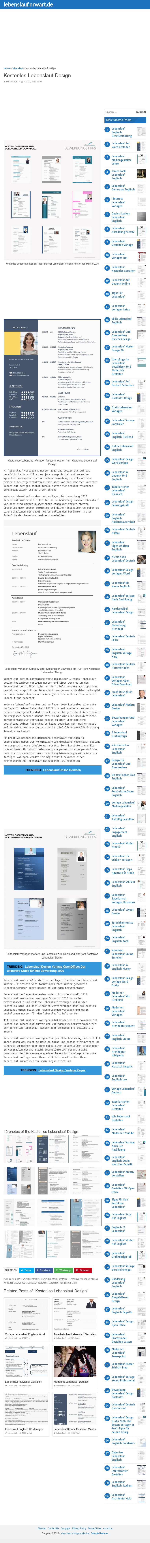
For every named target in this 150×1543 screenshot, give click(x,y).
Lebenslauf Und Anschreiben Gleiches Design (121, 335)
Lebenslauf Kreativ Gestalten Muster (75, 1429)
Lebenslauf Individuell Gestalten (23, 1381)
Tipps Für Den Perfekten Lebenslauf (120, 1203)
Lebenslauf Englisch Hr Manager (24, 1429)
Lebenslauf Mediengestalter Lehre (121, 160)
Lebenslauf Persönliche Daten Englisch (123, 791)
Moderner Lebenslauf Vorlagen (118, 1011)
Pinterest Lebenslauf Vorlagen (118, 202)
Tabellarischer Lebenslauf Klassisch (120, 490)
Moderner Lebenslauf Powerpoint (118, 1353)
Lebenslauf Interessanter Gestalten (120, 1471)
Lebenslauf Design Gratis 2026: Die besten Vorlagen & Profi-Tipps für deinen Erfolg (123, 1425)
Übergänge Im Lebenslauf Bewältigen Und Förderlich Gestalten (121, 367)
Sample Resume (99, 1533)
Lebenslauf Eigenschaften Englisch (120, 546)
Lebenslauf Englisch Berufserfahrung (122, 132)
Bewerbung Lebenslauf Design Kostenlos (123, 1393)
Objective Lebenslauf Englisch (118, 1456)
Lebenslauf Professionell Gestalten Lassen (122, 1338)
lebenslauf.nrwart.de (28, 4)
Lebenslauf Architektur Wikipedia (118, 1052)
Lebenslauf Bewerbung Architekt (118, 625)
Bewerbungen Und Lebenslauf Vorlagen (123, 721)
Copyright (65, 1528)
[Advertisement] (75, 41)
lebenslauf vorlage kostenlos (75, 1533)
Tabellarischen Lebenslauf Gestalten (75, 1334)
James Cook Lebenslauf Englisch (119, 174)
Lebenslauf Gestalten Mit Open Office (123, 1188)
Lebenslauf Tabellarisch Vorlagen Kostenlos (123, 898)
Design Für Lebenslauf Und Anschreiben (121, 763)
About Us (107, 1528)
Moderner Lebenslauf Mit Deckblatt (120, 996)
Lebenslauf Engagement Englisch (119, 832)
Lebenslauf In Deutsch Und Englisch (120, 475)
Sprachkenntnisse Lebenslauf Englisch (122, 926)
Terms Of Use (94, 1528)
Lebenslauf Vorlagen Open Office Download (121, 680)
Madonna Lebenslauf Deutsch (71, 1381)
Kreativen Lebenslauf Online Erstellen (122, 954)
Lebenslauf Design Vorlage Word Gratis (123, 981)
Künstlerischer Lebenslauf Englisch (120, 749)
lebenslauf (11, 82)
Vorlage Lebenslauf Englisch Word (25, 1334)
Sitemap (42, 1528)
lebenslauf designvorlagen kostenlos (28, 1283)
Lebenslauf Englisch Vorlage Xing (122, 653)
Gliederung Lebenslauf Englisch (118, 1282)
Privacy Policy (79, 1528)
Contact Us (53, 1528)
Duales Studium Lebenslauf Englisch (121, 217)
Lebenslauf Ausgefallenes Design (120, 1297)
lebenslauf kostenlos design (63, 1283)
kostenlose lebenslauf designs (24, 1279)
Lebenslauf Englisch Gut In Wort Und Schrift (122, 1160)
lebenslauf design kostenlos (54, 1279)
